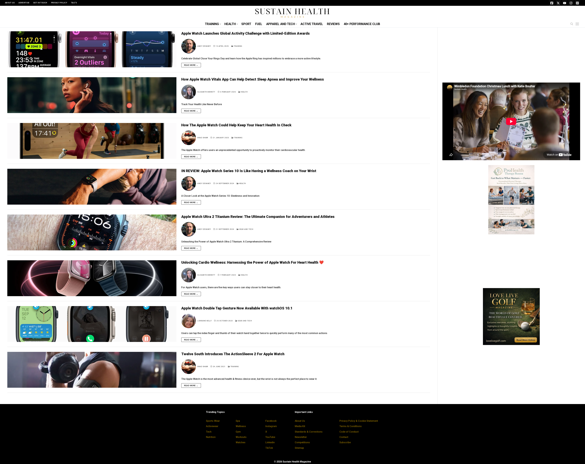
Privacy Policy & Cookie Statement (358, 420)
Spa (238, 420)
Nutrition (211, 437)
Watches (240, 442)
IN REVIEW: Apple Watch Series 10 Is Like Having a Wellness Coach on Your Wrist (248, 171)
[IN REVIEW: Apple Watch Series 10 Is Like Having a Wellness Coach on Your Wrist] (91, 187)
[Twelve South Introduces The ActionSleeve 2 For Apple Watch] (91, 370)
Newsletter (301, 437)
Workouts (241, 437)
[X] (558, 3)
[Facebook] (552, 3)
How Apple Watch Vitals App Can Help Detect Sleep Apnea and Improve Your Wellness (252, 79)
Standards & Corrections (309, 431)
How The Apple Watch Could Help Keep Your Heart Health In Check (236, 125)
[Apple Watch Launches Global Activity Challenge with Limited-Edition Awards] (91, 49)
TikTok (269, 447)
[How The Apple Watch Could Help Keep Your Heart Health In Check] (91, 141)
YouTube (270, 437)
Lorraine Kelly (204, 321)
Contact (343, 437)
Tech (208, 431)
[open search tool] (571, 24)
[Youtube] (564, 3)
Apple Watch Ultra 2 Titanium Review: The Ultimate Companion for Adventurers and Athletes (258, 217)
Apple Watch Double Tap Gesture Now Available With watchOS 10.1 (236, 308)
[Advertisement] (511, 56)
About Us (300, 420)
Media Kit (300, 426)
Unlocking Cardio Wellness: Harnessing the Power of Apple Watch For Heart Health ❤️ (252, 262)
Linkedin (270, 442)
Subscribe (345, 442)
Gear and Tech (246, 229)
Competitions (302, 442)
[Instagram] (571, 3)
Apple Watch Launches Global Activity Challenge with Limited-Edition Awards (245, 33)
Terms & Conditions (350, 426)
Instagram (271, 426)
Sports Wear (213, 420)
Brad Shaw (202, 138)
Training (237, 46)
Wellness (241, 426)
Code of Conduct (349, 431)
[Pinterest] (577, 3)
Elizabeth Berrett (206, 92)
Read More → (191, 65)
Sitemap (299, 447)
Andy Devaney (204, 46)
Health (244, 92)
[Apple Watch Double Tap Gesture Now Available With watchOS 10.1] (91, 324)
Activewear (212, 426)
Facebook (271, 420)
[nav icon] (578, 24)
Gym (238, 431)
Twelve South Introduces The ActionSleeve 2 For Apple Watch (232, 354)
